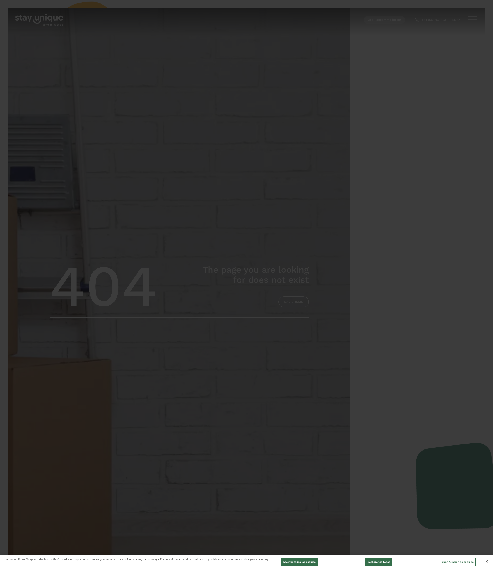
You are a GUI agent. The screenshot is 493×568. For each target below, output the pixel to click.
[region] (246, 561)
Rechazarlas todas (378, 561)
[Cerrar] (487, 561)
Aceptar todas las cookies (299, 561)
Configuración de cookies (458, 561)
